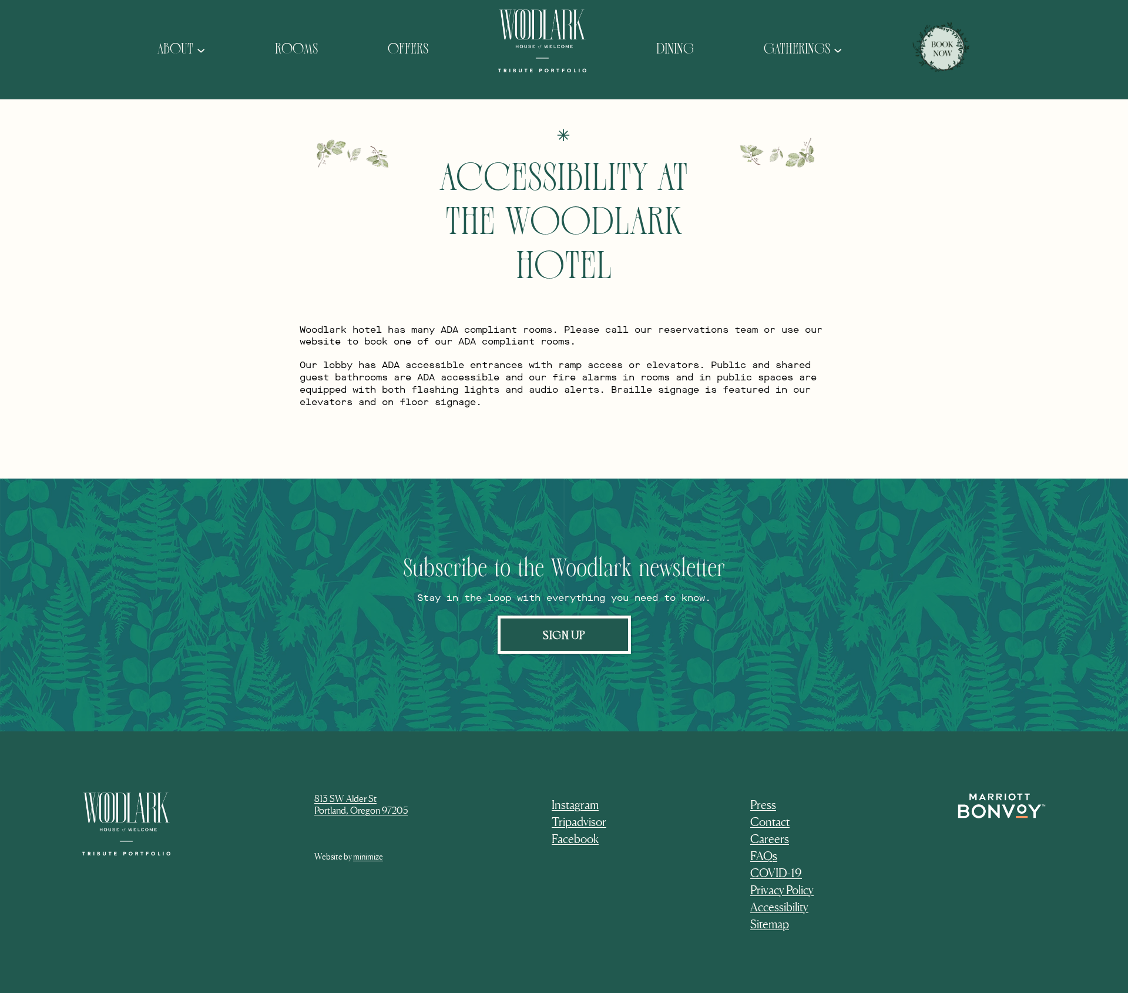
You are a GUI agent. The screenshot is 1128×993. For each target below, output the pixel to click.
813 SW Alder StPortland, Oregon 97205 (361, 805)
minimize (368, 856)
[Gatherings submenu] (838, 49)
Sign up (564, 634)
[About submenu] (201, 49)
